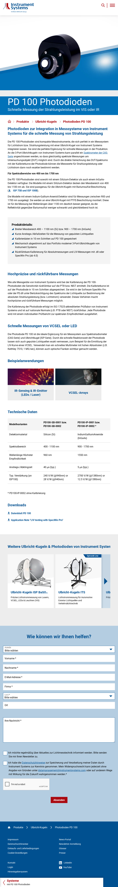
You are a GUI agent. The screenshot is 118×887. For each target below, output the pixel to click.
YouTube (67, 867)
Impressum (13, 839)
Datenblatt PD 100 (21, 513)
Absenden (59, 800)
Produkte (23, 121)
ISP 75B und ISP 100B (25, 190)
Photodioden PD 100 (77, 121)
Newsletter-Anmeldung (70, 844)
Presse (62, 853)
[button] (105, 581)
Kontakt (11, 862)
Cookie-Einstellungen (18, 853)
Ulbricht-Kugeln (46, 121)
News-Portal (65, 839)
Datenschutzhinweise (33, 762)
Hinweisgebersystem (18, 871)
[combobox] (59, 696)
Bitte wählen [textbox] (11, 697)
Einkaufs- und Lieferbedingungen (23, 848)
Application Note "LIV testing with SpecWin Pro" (37, 520)
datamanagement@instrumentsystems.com (62, 770)
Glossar (62, 848)
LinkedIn (67, 862)
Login (10, 867)
